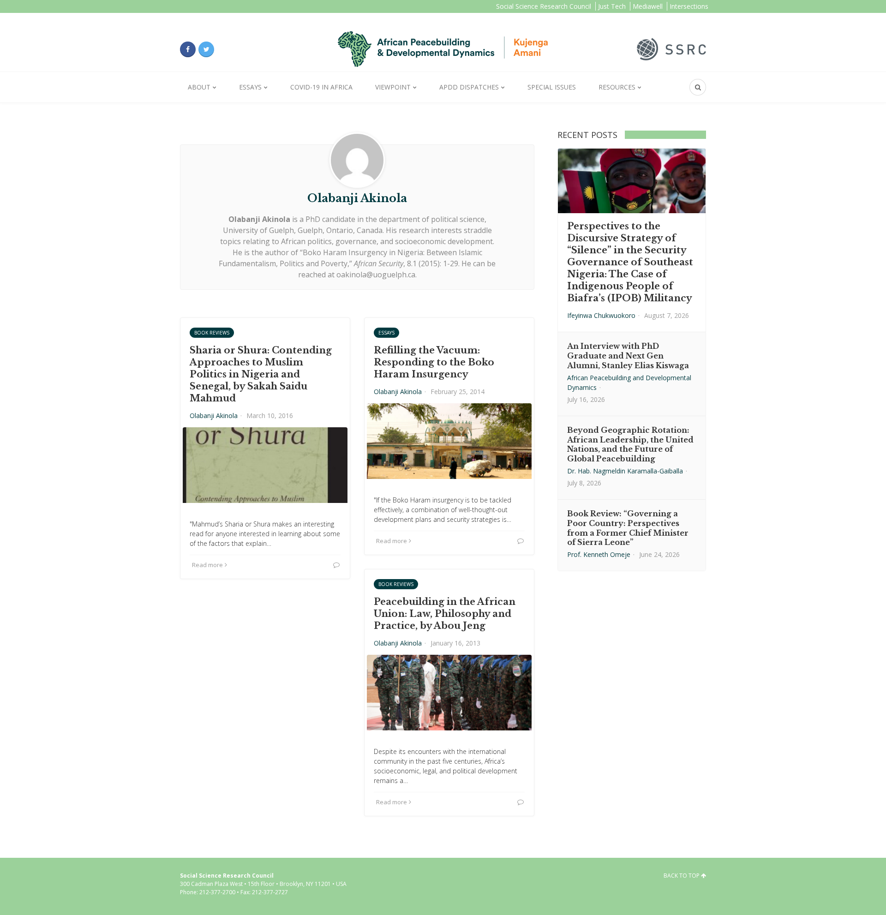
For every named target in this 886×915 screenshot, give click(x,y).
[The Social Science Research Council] (671, 48)
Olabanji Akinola (214, 415)
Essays (250, 87)
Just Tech (612, 6)
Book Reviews (211, 332)
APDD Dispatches (469, 87)
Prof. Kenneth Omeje (598, 554)
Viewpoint (393, 87)
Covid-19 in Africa (321, 87)
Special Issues (551, 87)
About (199, 87)
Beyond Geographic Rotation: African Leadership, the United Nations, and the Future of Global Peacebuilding (630, 444)
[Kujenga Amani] (443, 49)
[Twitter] (206, 49)
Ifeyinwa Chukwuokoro (601, 315)
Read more (207, 565)
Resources (617, 87)
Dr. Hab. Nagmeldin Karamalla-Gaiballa (625, 470)
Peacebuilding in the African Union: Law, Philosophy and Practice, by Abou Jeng (444, 613)
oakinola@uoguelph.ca (375, 274)
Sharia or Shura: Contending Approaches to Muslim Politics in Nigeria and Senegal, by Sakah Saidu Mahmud (261, 374)
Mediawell (648, 6)
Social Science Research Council (543, 6)
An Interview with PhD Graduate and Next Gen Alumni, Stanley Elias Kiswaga (628, 355)
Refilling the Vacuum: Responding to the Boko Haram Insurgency (434, 362)
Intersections (689, 6)
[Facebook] (188, 49)
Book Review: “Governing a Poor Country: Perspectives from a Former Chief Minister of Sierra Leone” (627, 528)
